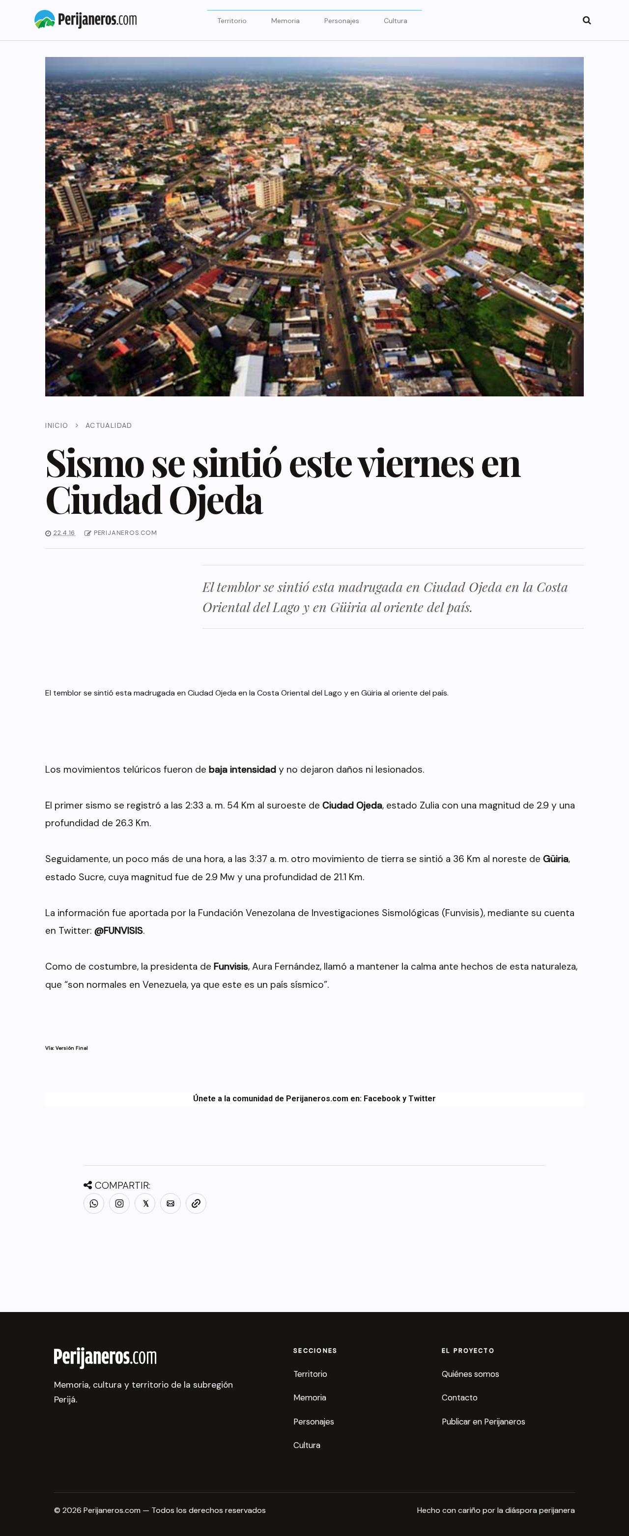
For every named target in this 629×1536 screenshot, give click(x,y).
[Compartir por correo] (170, 1203)
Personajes (341, 20)
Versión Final (72, 1048)
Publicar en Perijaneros (483, 1421)
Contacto (460, 1397)
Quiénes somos (470, 1373)
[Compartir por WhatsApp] (94, 1203)
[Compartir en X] (145, 1203)
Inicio (56, 425)
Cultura (395, 20)
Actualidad (109, 425)
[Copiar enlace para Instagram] (119, 1203)
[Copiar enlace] (196, 1203)
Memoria (285, 20)
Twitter (422, 1098)
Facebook (382, 1098)
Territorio (232, 20)
